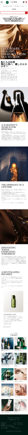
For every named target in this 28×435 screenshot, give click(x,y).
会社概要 (3, 424)
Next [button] (26, 303)
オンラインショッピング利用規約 (8, 426)
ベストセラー (17, 6)
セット (22, 6)
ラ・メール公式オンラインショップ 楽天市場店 (14, 2)
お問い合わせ (3, 422)
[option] (13, 309)
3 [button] (15, 328)
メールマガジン (16, 428)
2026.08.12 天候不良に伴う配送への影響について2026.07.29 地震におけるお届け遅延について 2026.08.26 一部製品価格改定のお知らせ (14, 20)
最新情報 (14, 9)
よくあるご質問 (4, 428)
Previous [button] (1, 303)
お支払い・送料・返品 (18, 424)
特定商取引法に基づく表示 (6, 425)
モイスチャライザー (8, 6)
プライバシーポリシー (18, 422)
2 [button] (13, 328)
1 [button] (10, 328)
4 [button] (17, 328)
